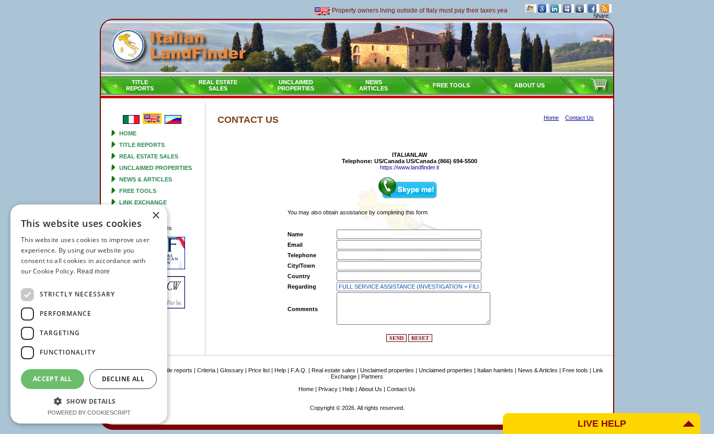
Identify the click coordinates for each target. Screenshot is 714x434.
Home (127, 133)
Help (280, 370)
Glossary (232, 370)
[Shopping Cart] (600, 89)
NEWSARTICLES (373, 85)
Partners (372, 376)
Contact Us (401, 389)
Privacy (328, 389)
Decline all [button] (123, 378)
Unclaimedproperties (296, 85)
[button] (89, 401)
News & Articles (145, 179)
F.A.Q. (299, 370)
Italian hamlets (495, 370)
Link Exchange (143, 202)
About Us (529, 85)
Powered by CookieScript (89, 412)
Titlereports (140, 85)
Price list (259, 370)
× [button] (155, 216)
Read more (93, 271)
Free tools (451, 85)
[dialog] (88, 314)
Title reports (142, 145)
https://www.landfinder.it (409, 167)
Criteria (206, 370)
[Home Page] (357, 47)
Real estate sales (148, 156)
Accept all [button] (52, 378)
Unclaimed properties (155, 168)
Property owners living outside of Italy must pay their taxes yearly (416, 10)
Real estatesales (218, 85)
